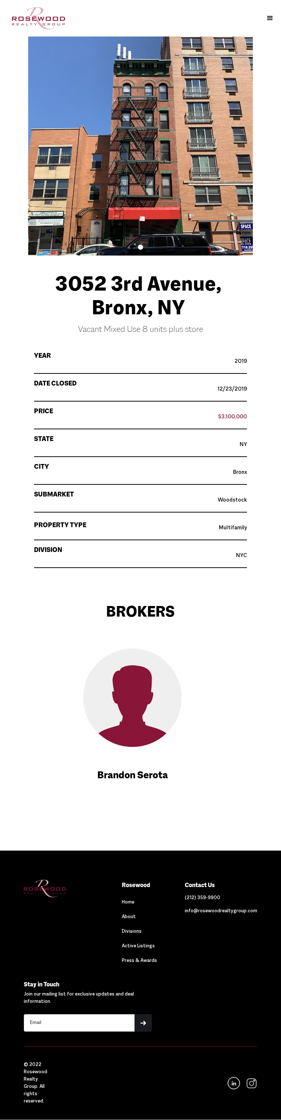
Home (128, 902)
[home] (35, 18)
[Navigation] (59, 888)
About (129, 917)
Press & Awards (139, 960)
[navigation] (250, 1083)
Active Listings (138, 946)
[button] (270, 18)
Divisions (132, 931)
